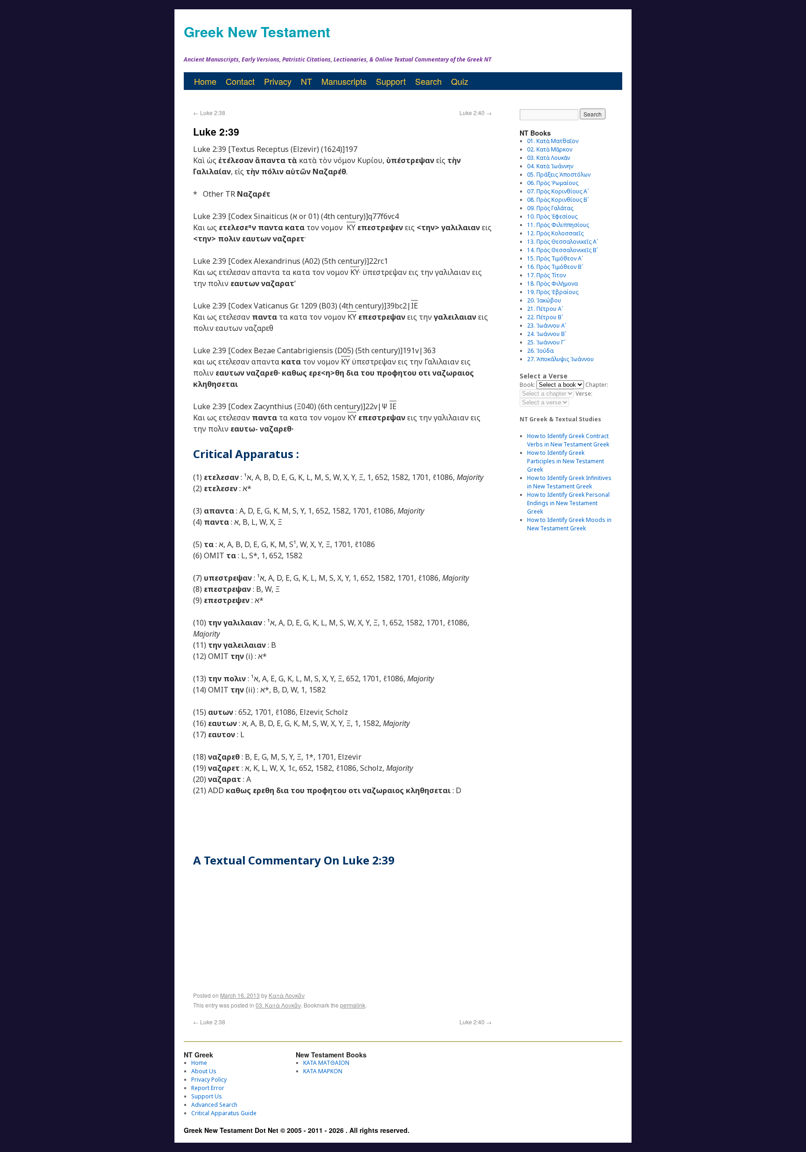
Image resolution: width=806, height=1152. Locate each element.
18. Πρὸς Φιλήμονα (552, 284)
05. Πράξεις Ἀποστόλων (559, 174)
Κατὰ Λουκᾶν (287, 995)
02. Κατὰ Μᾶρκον (549, 149)
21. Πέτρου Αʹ (545, 309)
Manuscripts (344, 81)
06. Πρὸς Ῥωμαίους (552, 183)
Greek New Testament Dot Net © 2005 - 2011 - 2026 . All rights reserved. (297, 1130)
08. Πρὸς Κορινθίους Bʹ (558, 200)
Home (205, 81)
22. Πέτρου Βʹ (545, 317)
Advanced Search (214, 1105)
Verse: (584, 394)
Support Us (206, 1096)
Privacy (278, 81)
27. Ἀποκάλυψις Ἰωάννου (560, 359)
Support (391, 81)
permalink (352, 1005)
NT (306, 81)
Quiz (459, 81)
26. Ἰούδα (540, 351)
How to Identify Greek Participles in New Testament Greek (565, 461)
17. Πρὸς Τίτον (546, 275)
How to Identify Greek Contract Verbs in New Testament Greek (568, 440)
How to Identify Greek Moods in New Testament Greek (569, 524)
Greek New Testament (257, 31)
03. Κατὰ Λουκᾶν (278, 1005)
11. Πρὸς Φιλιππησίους (558, 225)
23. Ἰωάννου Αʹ (546, 325)
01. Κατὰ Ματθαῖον (552, 141)
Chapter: (596, 385)
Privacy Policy (209, 1079)
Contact (240, 81)
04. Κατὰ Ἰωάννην (550, 166)
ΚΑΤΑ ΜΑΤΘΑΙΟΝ (326, 1063)
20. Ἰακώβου (544, 300)
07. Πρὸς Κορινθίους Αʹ (558, 191)
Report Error (207, 1088)
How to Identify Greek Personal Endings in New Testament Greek (568, 503)
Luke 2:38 (209, 113)
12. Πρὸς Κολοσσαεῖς (555, 233)
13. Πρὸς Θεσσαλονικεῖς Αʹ (562, 242)
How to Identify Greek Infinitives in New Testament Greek (569, 482)
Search (428, 81)
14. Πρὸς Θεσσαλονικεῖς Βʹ (562, 250)
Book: (527, 385)
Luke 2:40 (475, 113)
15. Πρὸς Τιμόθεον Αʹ (555, 258)
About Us (203, 1071)
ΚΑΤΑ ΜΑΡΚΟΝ (322, 1071)
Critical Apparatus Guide (224, 1113)
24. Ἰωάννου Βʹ (546, 334)
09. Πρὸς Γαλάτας (550, 208)
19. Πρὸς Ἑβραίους (552, 292)
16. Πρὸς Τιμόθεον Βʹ (555, 267)
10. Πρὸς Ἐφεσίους (552, 216)
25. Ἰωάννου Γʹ (546, 342)
